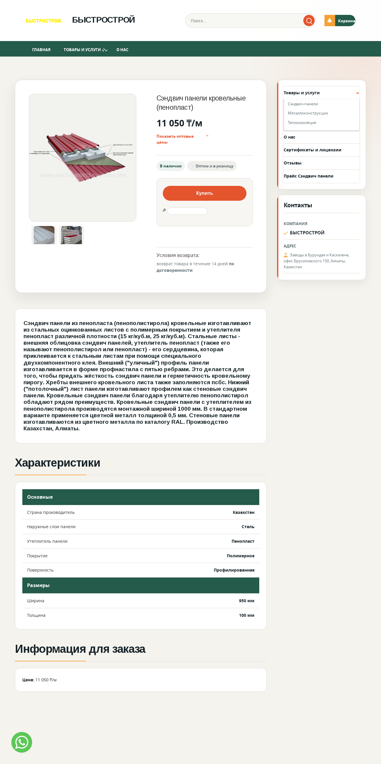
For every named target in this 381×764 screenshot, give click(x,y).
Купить (204, 193)
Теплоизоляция (302, 122)
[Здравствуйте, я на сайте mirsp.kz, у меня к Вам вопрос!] (21, 742)
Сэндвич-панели (303, 103)
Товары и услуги (82, 49)
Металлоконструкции (308, 113)
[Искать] (309, 20)
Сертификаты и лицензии (312, 150)
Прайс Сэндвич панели (308, 176)
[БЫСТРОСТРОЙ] (43, 20)
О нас (122, 49)
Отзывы (293, 163)
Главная (41, 49)
